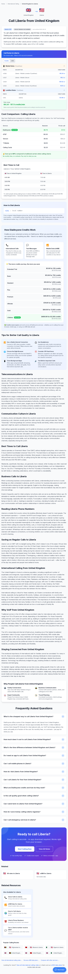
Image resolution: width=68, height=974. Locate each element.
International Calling (13, 4)
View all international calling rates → (11, 960)
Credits (6, 61)
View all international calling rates (27, 965)
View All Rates (44, 849)
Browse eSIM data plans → (31, 960)
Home (3, 4)
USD (12, 61)
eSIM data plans (56, 965)
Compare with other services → (50, 960)
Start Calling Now (25, 849)
